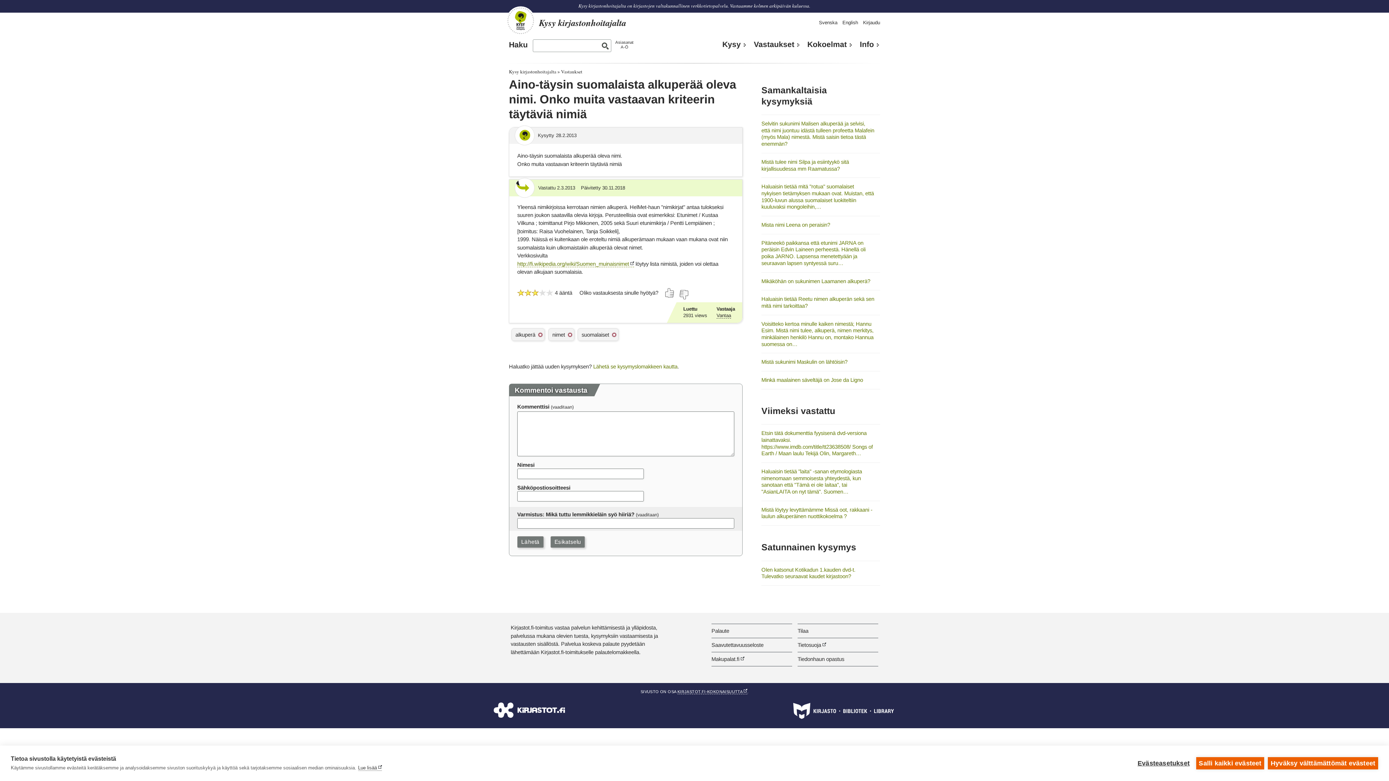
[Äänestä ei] (683, 294)
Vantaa (724, 315)
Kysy (731, 44)
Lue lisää (367, 768)
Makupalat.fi (725, 659)
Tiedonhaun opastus (821, 659)
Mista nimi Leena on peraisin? (795, 225)
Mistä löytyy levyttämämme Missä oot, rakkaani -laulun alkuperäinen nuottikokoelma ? (816, 513)
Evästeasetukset (1164, 763)
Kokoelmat (827, 44)
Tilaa (803, 631)
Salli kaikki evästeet (1230, 763)
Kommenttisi (533, 407)
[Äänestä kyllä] (670, 293)
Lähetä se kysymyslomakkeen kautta (635, 366)
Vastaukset (774, 44)
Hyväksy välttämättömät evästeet (1323, 763)
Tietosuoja (809, 645)
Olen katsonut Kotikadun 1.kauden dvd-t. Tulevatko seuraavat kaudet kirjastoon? (808, 573)
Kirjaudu (871, 22)
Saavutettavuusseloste (738, 645)
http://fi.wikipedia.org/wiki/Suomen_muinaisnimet (573, 264)
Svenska (828, 22)
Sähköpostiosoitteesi (543, 488)
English (850, 22)
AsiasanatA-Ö (624, 44)
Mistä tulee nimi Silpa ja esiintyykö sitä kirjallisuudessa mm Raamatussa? (805, 165)
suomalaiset (595, 335)
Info (867, 44)
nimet (558, 335)
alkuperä (525, 335)
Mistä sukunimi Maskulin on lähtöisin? (804, 362)
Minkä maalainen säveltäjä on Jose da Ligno (812, 380)
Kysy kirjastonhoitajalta (532, 71)
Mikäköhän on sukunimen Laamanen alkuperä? (815, 281)
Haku (518, 44)
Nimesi (526, 465)
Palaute (720, 631)
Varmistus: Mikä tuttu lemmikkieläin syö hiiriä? (575, 514)
